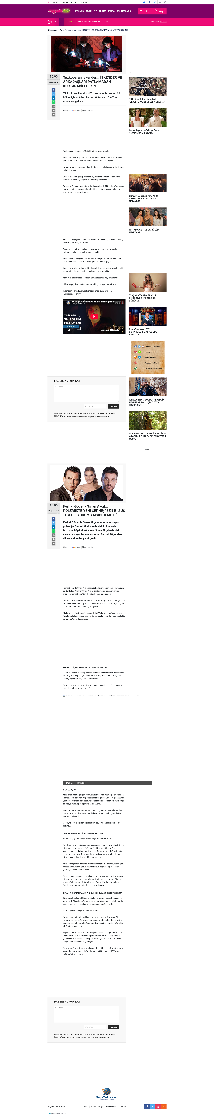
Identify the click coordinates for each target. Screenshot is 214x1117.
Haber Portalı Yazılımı (58, 1114)
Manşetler (56, 2)
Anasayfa (84, 1107)
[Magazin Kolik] (59, 11)
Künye (93, 1107)
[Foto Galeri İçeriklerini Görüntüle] (165, 2)
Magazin (79, 11)
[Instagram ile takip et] (158, 1106)
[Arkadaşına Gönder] (53, 106)
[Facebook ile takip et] (147, 1106)
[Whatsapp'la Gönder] (53, 102)
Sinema (102, 11)
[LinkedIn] (53, 98)
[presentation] (55, 21)
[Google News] (76, 110)
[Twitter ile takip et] (152, 1106)
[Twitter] (53, 94)
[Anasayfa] (48, 2)
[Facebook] (53, 90)
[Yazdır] (53, 110)
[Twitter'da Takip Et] (154, 2)
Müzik (89, 11)
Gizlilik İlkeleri (111, 1107)
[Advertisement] (94, 130)
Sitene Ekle (84, 2)
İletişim (101, 1107)
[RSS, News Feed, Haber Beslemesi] (164, 1106)
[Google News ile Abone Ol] (144, 2)
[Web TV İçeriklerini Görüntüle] (160, 2)
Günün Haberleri (67, 2)
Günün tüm (159, 22)
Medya (111, 11)
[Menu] (141, 11)
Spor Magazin (124, 11)
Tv (95, 11)
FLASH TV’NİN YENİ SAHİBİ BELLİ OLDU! (92, 22)
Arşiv (76, 2)
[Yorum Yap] (53, 114)
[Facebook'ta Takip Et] (149, 2)
